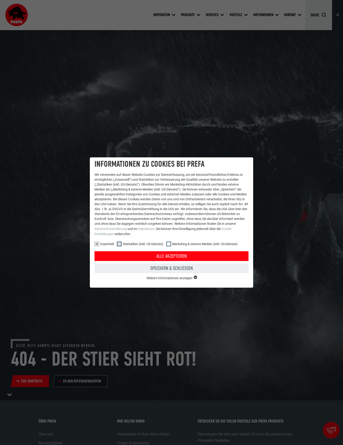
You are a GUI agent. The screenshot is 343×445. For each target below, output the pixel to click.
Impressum (146, 229)
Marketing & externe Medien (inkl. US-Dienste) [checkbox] (205, 244)
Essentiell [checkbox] (107, 244)
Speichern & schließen (171, 268)
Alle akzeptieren (171, 256)
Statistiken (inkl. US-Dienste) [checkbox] (143, 244)
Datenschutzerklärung (110, 229)
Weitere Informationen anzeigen (170, 278)
